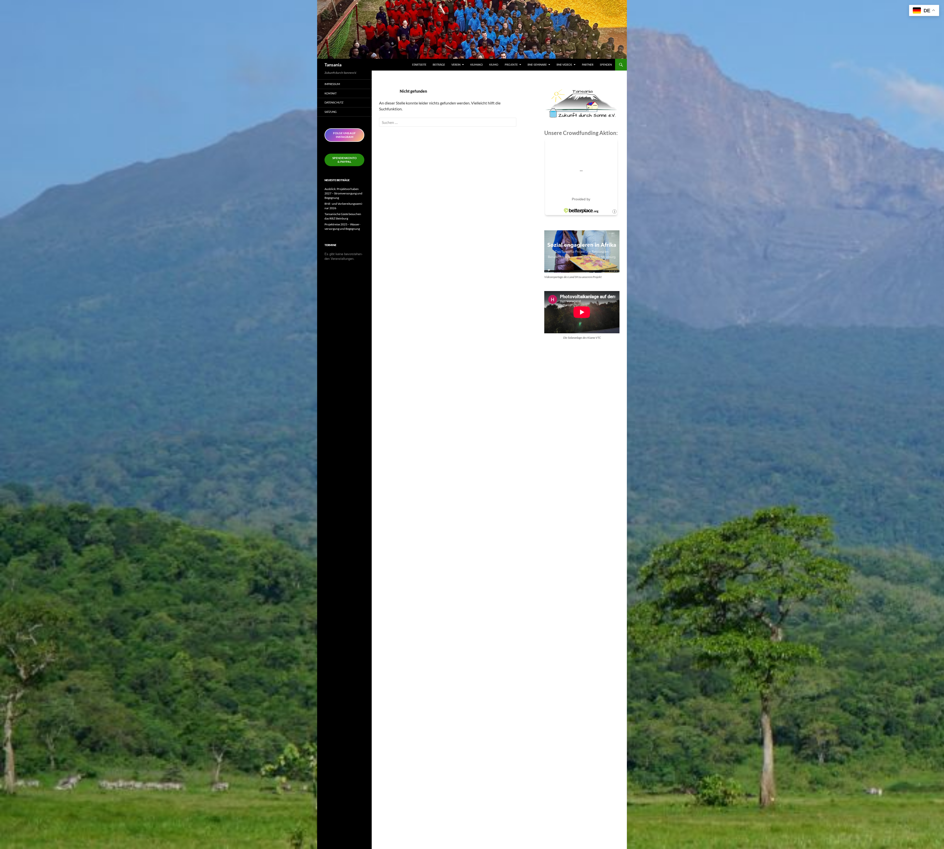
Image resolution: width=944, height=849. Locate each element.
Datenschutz (333, 102)
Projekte (511, 64)
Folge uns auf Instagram (344, 135)
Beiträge (439, 64)
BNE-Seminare (537, 64)
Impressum (332, 84)
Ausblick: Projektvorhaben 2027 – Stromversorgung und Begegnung (343, 193)
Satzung (330, 111)
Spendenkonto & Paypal (344, 159)
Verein (455, 64)
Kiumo (493, 64)
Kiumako (476, 64)
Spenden (606, 64)
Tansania (332, 64)
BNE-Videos (564, 64)
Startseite (419, 64)
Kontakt (330, 93)
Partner (587, 64)
